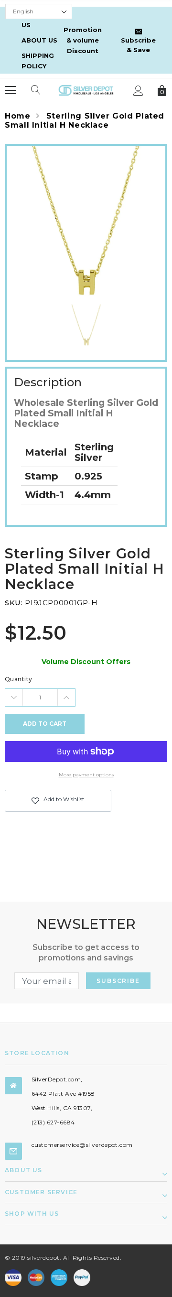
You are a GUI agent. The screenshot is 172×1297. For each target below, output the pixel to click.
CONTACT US (39, 20)
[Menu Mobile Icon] (10, 90)
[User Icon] (138, 91)
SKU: (13, 602)
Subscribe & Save (138, 45)
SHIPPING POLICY (38, 61)
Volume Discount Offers (86, 661)
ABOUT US (39, 40)
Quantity (18, 679)
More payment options (86, 775)
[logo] (86, 89)
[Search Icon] (36, 90)
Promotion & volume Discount (83, 40)
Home (18, 115)
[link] (86, 326)
